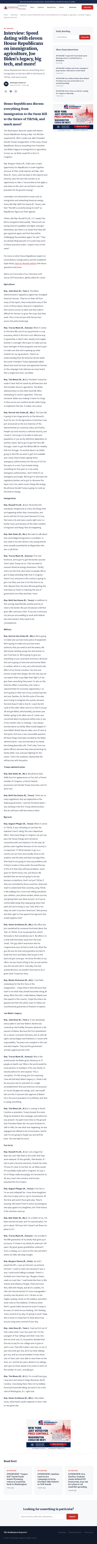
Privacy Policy (88, 1532)
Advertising (62, 1532)
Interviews (14, 15)
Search (72, 1516)
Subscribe (87, 7)
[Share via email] (16, 91)
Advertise (72, 7)
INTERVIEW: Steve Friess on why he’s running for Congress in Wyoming (72, 93)
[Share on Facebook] (11, 91)
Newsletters (51, 7)
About (61, 7)
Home (6, 15)
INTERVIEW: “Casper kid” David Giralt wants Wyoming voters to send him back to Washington (71, 59)
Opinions (41, 7)
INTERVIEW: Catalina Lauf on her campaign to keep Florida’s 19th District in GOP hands (72, 70)
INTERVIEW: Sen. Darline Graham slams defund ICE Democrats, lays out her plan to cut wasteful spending (72, 82)
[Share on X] (6, 91)
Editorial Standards (74, 1532)
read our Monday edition (25, 263)
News (32, 7)
